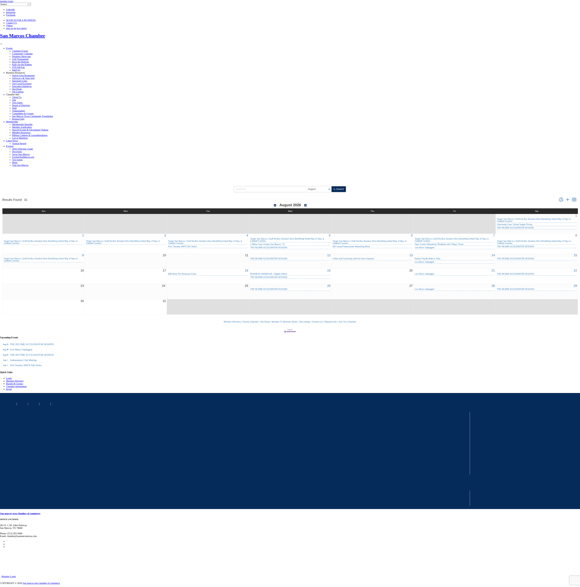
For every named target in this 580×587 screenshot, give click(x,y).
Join (14, 100)
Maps (14, 162)
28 (493, 285)
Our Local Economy (22, 83)
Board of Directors (21, 105)
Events (9, 48)
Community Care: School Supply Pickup (514, 224)
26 (328, 285)
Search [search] (340, 189)
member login (6, 1)
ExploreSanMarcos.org (23, 157)
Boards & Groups (14, 383)
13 (411, 255)
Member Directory (232, 322)
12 (328, 255)
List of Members (20, 138)
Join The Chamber (347, 322)
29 (575, 285)
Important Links (19, 81)
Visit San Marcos (20, 165)
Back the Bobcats (20, 62)
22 (575, 270)
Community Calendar (22, 53)
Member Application (22, 127)
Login (9, 378)
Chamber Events (20, 51)
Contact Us (11, 23)
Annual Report (19, 143)
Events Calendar (251, 322)
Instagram (10, 12)
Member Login (9, 576)
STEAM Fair (18, 67)
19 (328, 270)
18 (246, 270)
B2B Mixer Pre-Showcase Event (182, 274)
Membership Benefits (22, 124)
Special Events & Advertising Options (30, 130)
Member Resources (21, 132)
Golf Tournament (20, 59)
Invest (9, 389)
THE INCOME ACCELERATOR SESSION (515, 228)
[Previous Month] (275, 205)
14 (493, 255)
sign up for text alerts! (16, 28)
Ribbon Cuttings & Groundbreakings (29, 135)
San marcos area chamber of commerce (20, 513)
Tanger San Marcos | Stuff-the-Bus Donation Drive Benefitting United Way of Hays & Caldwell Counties (534, 220)
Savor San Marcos (21, 154)
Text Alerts (17, 102)
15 (575, 255)
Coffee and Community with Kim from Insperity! (353, 259)
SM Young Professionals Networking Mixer (351, 247)
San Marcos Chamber (22, 35)
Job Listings (18, 92)
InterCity (16, 70)
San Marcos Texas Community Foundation (32, 116)
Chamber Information (16, 386)
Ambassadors (18, 111)
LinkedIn (10, 9)
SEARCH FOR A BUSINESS (21, 20)
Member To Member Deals (284, 322)
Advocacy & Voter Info (23, 78)
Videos (9, 25)
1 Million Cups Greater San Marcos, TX (267, 244)
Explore (10, 146)
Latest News (12, 140)
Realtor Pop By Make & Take (427, 259)
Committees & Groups (23, 113)
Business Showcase (21, 56)
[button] (561, 199)
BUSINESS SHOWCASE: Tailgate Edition (268, 274)
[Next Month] (305, 205)
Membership (12, 121)
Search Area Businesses (23, 75)
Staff (14, 108)
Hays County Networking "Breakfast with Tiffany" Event (439, 244)
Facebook (10, 15)
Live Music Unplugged (424, 248)
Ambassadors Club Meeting (23, 360)
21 (493, 270)
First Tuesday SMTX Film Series (182, 247)
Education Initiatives (22, 86)
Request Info (18, 119)
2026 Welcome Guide (22, 149)
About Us (16, 97)
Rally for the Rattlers (22, 64)
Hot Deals (17, 89)
